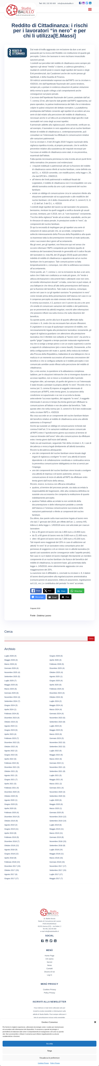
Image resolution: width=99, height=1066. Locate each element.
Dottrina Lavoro (44, 616)
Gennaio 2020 (55, 812)
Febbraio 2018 (10, 862)
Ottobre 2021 (9, 771)
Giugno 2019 (9, 829)
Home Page (49, 956)
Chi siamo (49, 959)
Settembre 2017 (56, 870)
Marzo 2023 (54, 734)
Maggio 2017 (55, 878)
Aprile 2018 (9, 858)
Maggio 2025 (9, 685)
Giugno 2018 (9, 854)
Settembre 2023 (56, 722)
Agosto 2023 (9, 726)
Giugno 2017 (9, 878)
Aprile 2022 (9, 759)
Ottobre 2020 (9, 796)
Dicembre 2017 (10, 866)
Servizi (49, 962)
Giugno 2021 (9, 779)
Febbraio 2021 (10, 788)
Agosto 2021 (9, 775)
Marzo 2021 (54, 784)
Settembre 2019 (56, 821)
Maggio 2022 (55, 755)
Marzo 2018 (54, 858)
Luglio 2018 (54, 850)
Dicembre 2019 (10, 817)
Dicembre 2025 (56, 668)
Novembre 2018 (56, 841)
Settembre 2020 (56, 796)
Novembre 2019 (56, 817)
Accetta (49, 1044)
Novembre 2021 (56, 767)
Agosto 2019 (9, 825)
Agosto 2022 (9, 751)
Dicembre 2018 (10, 841)
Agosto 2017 (9, 874)
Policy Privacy (55, 1063)
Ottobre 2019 (9, 821)
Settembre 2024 (10, 701)
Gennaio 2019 (55, 837)
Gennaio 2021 (55, 788)
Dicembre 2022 (10, 742)
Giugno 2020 (9, 804)
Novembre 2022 (56, 742)
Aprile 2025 (54, 685)
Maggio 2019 (55, 829)
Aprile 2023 (9, 734)
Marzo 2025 (9, 689)
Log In (49, 975)
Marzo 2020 (54, 808)
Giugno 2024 (9, 705)
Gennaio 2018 (55, 862)
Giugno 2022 (9, 755)
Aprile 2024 (9, 709)
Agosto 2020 (9, 800)
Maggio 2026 (9, 660)
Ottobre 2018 (9, 845)
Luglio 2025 (9, 681)
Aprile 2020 (9, 808)
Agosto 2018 (9, 850)
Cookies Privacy (43, 1063)
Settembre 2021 (56, 771)
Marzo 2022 (54, 759)
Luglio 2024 (54, 701)
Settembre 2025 (10, 676)
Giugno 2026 (55, 656)
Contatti (49, 968)
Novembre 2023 (56, 718)
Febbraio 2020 (10, 812)
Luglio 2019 (54, 825)
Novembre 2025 (10, 672)
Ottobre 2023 (9, 722)
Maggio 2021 (55, 779)
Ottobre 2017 (9, 870)
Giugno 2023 (9, 730)
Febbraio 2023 (10, 738)
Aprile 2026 (54, 660)
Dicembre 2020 (10, 792)
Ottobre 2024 (55, 697)
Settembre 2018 (56, 845)
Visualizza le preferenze (49, 1058)
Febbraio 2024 (10, 714)
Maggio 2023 (55, 730)
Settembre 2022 (56, 746)
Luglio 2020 (54, 800)
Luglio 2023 (54, 726)
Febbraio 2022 (10, 763)
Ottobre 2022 (9, 746)
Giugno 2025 (55, 681)
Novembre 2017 (56, 866)
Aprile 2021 (9, 784)
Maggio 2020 (55, 804)
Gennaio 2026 (10, 668)
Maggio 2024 (55, 705)
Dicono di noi (49, 972)
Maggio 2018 (55, 854)
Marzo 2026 (9, 664)
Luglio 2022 (54, 751)
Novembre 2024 (10, 697)
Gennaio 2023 (55, 738)
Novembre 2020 (56, 792)
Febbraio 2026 (55, 664)
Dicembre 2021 (10, 767)
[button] (95, 1022)
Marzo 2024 (54, 709)
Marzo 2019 (54, 833)
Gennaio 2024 (55, 714)
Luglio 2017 (54, 874)
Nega (49, 1051)
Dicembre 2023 (10, 718)
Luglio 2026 (9, 656)
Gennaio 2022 (55, 763)
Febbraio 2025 (55, 689)
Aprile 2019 (9, 833)
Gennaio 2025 (10, 693)
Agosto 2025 (55, 676)
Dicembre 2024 (56, 693)
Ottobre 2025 (55, 672)
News (49, 965)
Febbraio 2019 (10, 837)
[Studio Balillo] (20, 17)
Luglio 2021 (54, 775)
